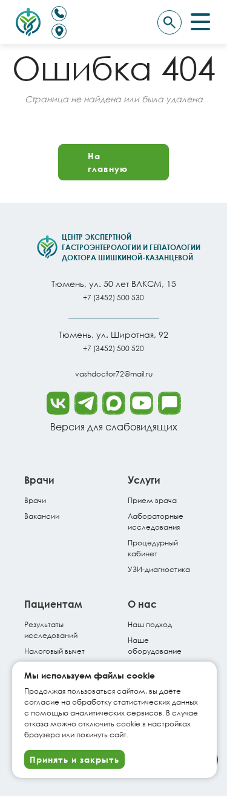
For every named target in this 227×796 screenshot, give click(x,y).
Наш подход (150, 624)
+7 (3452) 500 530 (113, 297)
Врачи (35, 500)
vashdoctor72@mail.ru (114, 374)
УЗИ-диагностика (159, 569)
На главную (108, 162)
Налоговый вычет (54, 651)
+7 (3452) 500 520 (113, 348)
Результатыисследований (50, 629)
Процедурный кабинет (153, 548)
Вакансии (41, 516)
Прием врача (152, 500)
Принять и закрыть (74, 759)
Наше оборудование (155, 645)
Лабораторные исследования (155, 521)
